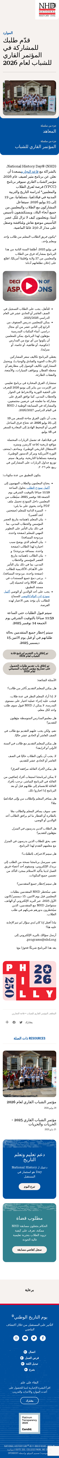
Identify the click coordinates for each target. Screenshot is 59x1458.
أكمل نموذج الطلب (38, 487)
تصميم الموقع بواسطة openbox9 (24, 1453)
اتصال (32, 1351)
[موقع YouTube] (25, 1338)
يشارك (28, 1022)
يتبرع (32, 1369)
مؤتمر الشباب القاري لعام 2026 (31, 1102)
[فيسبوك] (43, 1338)
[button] (53, 6)
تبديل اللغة (32, 1363)
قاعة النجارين (30, 171)
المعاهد (49, 131)
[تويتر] (34, 1338)
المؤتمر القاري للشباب (35, 146)
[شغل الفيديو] (29, 286)
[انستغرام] (16, 1338)
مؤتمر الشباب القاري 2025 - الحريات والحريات (33, 1122)
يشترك (29, 1400)
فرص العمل (32, 1357)
